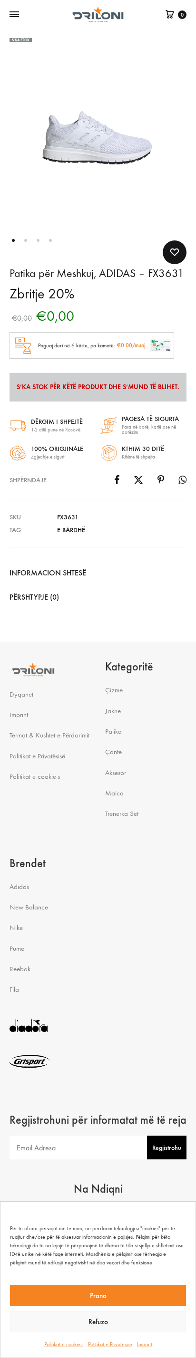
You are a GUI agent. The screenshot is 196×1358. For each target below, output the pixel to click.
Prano (98, 1295)
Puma (17, 948)
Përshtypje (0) (34, 597)
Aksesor (115, 772)
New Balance (29, 907)
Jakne (113, 711)
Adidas (19, 886)
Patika (113, 731)
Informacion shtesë (48, 572)
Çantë (113, 751)
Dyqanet (21, 694)
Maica (114, 793)
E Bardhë (71, 530)
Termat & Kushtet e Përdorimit (49, 735)
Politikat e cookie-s (63, 1344)
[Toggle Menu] (14, 15)
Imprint (144, 1344)
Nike (16, 927)
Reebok (20, 969)
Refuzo (98, 1322)
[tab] (98, 573)
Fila (14, 989)
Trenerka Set (121, 813)
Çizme (114, 690)
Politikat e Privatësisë (110, 1344)
